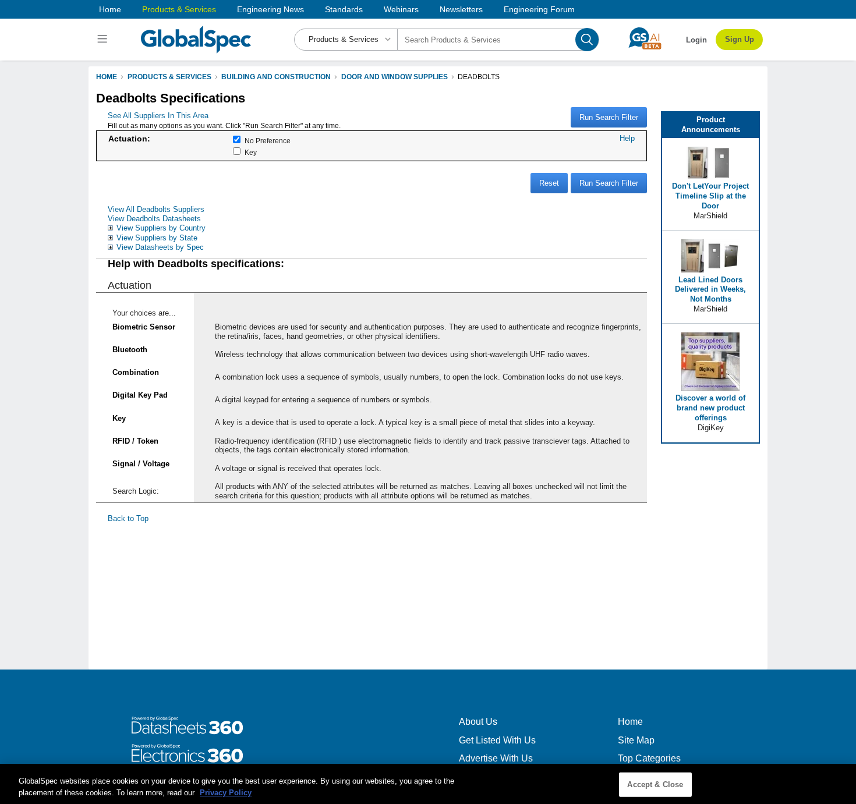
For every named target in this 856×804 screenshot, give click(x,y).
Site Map (636, 740)
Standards (344, 9)
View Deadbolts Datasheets (154, 218)
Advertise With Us (496, 758)
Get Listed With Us (497, 740)
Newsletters (461, 9)
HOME (106, 77)
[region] (428, 784)
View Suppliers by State (156, 237)
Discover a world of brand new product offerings (710, 408)
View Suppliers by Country (161, 228)
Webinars (401, 9)
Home (110, 9)
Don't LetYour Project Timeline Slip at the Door (710, 196)
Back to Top (128, 518)
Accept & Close (655, 784)
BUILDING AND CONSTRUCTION (276, 77)
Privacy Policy (226, 792)
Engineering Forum (539, 9)
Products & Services (179, 9)
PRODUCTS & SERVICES (169, 77)
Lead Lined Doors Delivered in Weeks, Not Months (710, 289)
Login (696, 40)
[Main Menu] (104, 39)
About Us (478, 722)
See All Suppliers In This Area (158, 115)
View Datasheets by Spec (160, 247)
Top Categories (649, 758)
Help (627, 138)
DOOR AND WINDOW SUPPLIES (394, 77)
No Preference (268, 141)
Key (251, 152)
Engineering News (270, 9)
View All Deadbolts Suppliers (156, 209)
